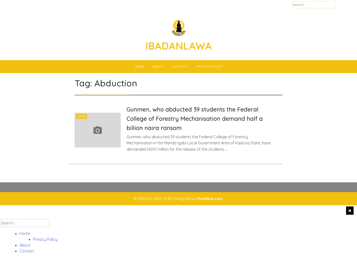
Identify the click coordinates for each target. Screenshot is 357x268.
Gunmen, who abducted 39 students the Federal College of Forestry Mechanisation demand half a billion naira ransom (195, 119)
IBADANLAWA (178, 45)
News (81, 116)
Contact (180, 66)
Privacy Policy (209, 66)
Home (139, 66)
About (158, 66)
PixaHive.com (210, 198)
